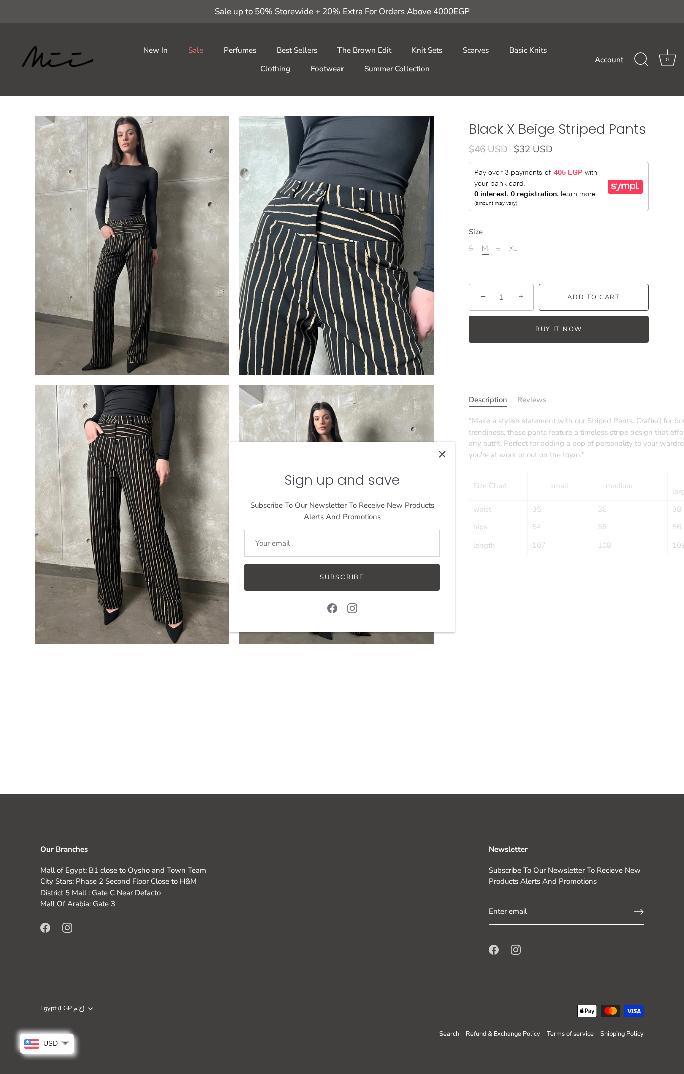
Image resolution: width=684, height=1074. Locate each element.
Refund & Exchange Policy (503, 1033)
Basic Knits (528, 50)
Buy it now (558, 329)
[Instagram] (352, 608)
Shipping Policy (622, 1033)
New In (155, 50)
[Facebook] (332, 608)
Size (476, 231)
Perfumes (240, 50)
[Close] (442, 454)
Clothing (275, 69)
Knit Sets (427, 50)
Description (488, 400)
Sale (195, 50)
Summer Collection (397, 69)
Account (609, 60)
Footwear (327, 69)
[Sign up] (639, 912)
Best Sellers (297, 50)
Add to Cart (593, 297)
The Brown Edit (364, 50)
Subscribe (342, 577)
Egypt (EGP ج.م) (62, 1009)
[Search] (641, 60)
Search (449, 1033)
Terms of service (570, 1033)
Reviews (531, 400)
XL (513, 248)
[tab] (493, 400)
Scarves (476, 50)
